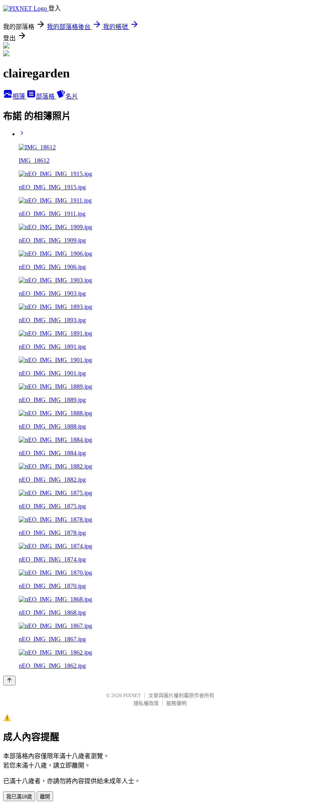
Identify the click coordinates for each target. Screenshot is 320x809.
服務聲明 (176, 703)
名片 (72, 96)
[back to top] (9, 680)
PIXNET (132, 695)
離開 (45, 797)
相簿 (19, 96)
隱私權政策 (146, 703)
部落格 (46, 96)
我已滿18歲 (19, 797)
